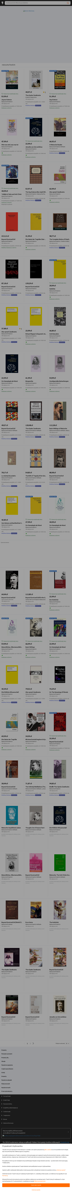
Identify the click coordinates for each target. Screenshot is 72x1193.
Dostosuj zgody (61, 1170)
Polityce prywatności (39, 1181)
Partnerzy (5, 1175)
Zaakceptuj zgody (36, 1185)
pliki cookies (47, 1149)
